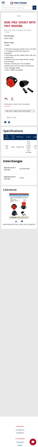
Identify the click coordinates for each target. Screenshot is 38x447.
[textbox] (17, 8)
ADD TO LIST (11, 117)
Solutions (20, 433)
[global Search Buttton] (34, 8)
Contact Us (20, 430)
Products (20, 442)
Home (19, 16)
